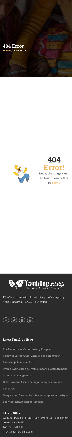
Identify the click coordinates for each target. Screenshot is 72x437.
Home (56, 182)
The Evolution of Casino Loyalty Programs (28, 349)
